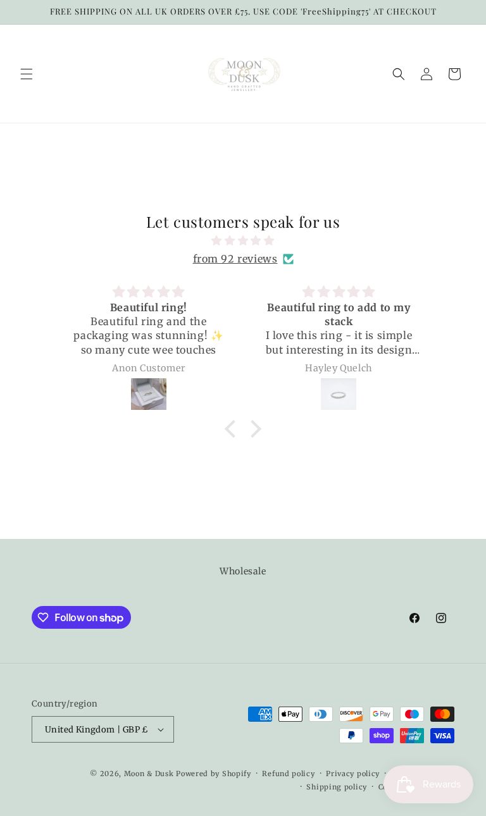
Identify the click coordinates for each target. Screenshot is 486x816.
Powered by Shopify (213, 773)
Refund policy (288, 773)
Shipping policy (336, 786)
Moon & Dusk (149, 773)
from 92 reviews (235, 258)
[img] (243, 241)
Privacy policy (353, 773)
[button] (26, 74)
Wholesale (243, 571)
